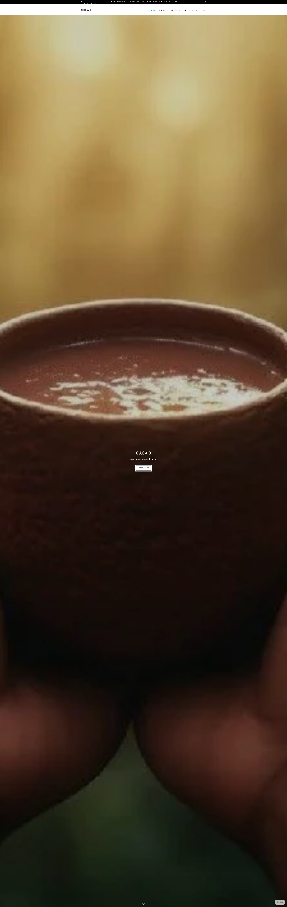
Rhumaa (86, 10)
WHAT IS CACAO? (191, 10)
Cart (204, 10)
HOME (153, 10)
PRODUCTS (175, 10)
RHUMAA (163, 10)
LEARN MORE (143, 468)
